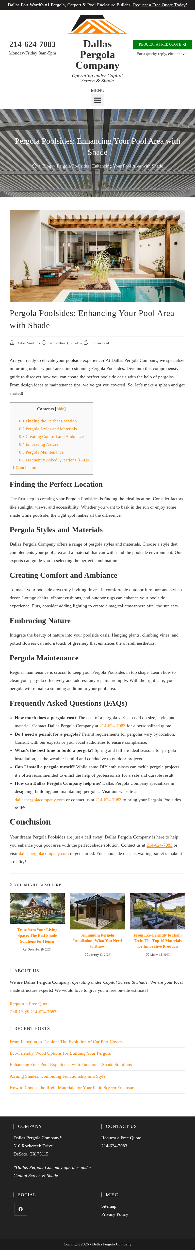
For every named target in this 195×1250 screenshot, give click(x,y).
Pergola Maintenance (41, 452)
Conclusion (24, 467)
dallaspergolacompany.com (40, 799)
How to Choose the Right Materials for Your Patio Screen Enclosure (73, 1087)
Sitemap (108, 1206)
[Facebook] (20, 1209)
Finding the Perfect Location (48, 421)
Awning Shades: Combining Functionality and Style (57, 1076)
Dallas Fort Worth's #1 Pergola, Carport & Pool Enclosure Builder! (97, 4)
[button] (97, 100)
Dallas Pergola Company (97, 54)
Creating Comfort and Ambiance (51, 436)
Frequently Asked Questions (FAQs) (54, 460)
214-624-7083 (32, 44)
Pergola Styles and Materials (48, 428)
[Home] (34, 166)
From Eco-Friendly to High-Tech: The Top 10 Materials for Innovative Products (158, 941)
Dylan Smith (27, 343)
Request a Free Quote (30, 1003)
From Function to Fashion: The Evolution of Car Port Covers (66, 1041)
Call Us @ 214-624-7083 (33, 1011)
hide (60, 408)
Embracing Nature (38, 444)
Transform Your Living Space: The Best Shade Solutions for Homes (37, 935)
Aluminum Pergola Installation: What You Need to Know (97, 941)
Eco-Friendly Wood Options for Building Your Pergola (60, 1053)
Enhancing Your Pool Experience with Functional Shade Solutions (71, 1064)
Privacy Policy (114, 1214)
